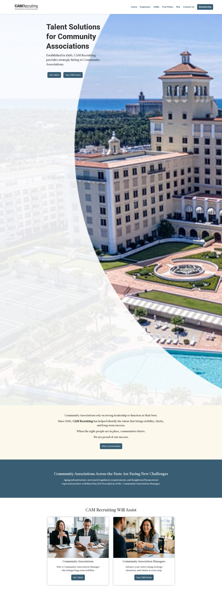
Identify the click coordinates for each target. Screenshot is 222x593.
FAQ (178, 7)
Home (134, 7)
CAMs (156, 7)
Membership (205, 7)
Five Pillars (167, 7)
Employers (145, 7)
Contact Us (188, 7)
